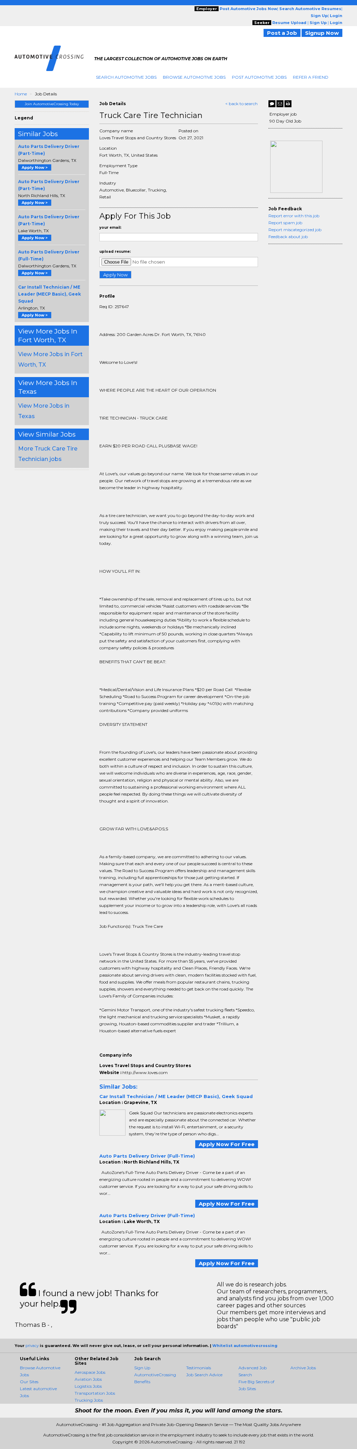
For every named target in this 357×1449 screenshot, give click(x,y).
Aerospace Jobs (90, 1372)
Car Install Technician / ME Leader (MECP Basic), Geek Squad (49, 294)
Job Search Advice (204, 1374)
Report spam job (285, 222)
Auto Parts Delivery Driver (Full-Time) (147, 1156)
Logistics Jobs (88, 1386)
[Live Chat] (271, 103)
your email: (110, 227)
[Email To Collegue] (279, 103)
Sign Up (142, 1367)
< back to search (241, 103)
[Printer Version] (287, 103)
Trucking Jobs (89, 1400)
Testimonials (198, 1367)
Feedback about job (288, 236)
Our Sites (29, 1381)
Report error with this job (293, 215)
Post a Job (282, 33)
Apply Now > (35, 167)
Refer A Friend (310, 77)
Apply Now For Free (227, 1144)
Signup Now (322, 33)
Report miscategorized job (294, 229)
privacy (32, 1345)
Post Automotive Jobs (259, 77)
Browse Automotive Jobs (194, 77)
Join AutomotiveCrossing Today (52, 104)
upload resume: (115, 251)
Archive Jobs (303, 1367)
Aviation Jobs (88, 1379)
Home (21, 93)
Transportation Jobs (95, 1393)
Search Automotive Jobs (126, 77)
